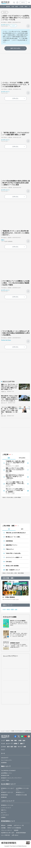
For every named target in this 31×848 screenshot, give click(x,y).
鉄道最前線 (4, 762)
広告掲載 (3, 827)
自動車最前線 (9, 541)
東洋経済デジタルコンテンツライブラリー (11, 778)
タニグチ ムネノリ (5, 24)
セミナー (8, 743)
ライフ (4, 12)
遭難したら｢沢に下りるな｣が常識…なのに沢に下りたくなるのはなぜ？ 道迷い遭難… (15, 469)
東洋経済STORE (5, 775)
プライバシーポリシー (6, 830)
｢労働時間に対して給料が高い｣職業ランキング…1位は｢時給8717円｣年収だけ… (15, 463)
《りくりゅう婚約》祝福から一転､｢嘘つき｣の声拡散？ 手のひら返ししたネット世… (15, 483)
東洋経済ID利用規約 (21, 832)
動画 (26, 6)
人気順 (21, 6)
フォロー (13, 25)
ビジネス (3, 746)
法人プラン (4, 812)
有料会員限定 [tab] (22, 457)
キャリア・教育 (22, 746)
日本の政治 (9, 561)
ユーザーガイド (5, 815)
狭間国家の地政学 (15, 643)
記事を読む (15, 98)
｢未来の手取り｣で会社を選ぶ (13, 553)
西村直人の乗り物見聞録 (12, 565)
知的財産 (16, 830)
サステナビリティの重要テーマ (14, 557)
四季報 (15, 743)
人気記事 (5, 454)
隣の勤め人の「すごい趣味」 (13, 536)
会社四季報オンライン (6, 773)
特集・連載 (15, 6)
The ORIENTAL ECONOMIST (8, 770)
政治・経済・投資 (11, 746)
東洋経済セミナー (20, 792)
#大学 (4, 609)
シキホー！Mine (5, 780)
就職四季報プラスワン (11, 545)
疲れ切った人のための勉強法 (17, 620)
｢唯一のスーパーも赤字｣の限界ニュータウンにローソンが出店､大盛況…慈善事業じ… (15, 490)
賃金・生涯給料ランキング (13, 569)
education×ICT (4, 757)
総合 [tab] (9, 457)
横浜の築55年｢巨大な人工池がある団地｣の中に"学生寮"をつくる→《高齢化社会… (15, 476)
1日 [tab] (9, 529)
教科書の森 (4, 797)
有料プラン (4, 810)
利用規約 (3, 817)
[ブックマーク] (28, 26)
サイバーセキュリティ (6, 760)
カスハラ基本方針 (5, 835)
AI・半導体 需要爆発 (8, 597)
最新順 (8, 6)
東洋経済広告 (4, 794)
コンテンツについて (6, 807)
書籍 (21, 743)
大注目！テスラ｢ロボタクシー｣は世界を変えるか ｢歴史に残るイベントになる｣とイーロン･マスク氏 (16, 17)
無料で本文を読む (15, 48)
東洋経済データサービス (7, 792)
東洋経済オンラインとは (7, 805)
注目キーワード (7, 605)
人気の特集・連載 (8, 526)
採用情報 (9, 825)
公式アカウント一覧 (19, 825)
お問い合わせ (15, 835)
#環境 (8, 609)
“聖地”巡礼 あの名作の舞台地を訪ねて (16, 532)
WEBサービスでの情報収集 (14, 827)
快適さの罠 (13, 632)
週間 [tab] (22, 529)
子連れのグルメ (10, 549)
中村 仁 (2, 240)
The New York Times (6, 340)
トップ (3, 6)
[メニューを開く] (29, 2)
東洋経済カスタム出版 (21, 794)
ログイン (23, 2)
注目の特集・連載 (8, 578)
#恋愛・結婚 (14, 609)
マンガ (3, 743)
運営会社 (3, 825)
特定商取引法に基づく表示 (7, 832)
